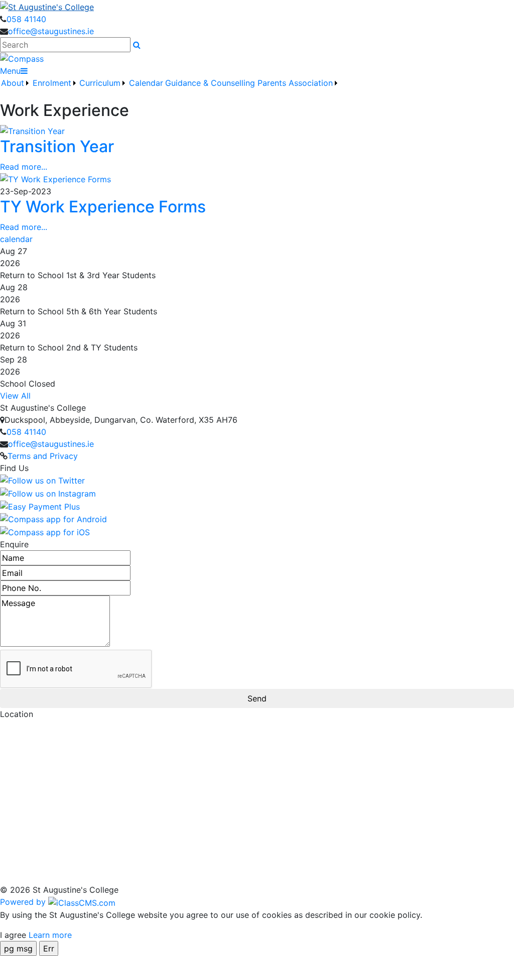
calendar (16, 239)
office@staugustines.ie (51, 31)
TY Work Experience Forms (103, 206)
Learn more (50, 935)
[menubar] (170, 89)
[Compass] (22, 58)
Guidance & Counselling (210, 83)
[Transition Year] (32, 131)
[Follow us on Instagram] (48, 493)
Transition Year (57, 146)
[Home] (257, 6)
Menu (10, 71)
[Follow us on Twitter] (42, 480)
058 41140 (26, 19)
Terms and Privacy (43, 456)
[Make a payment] (40, 506)
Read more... (23, 167)
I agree (13, 935)
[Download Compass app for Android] (53, 519)
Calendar (146, 83)
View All (15, 396)
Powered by (24, 902)
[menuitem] (15, 89)
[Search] (137, 45)
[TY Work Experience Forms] (55, 179)
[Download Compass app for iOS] (45, 531)
